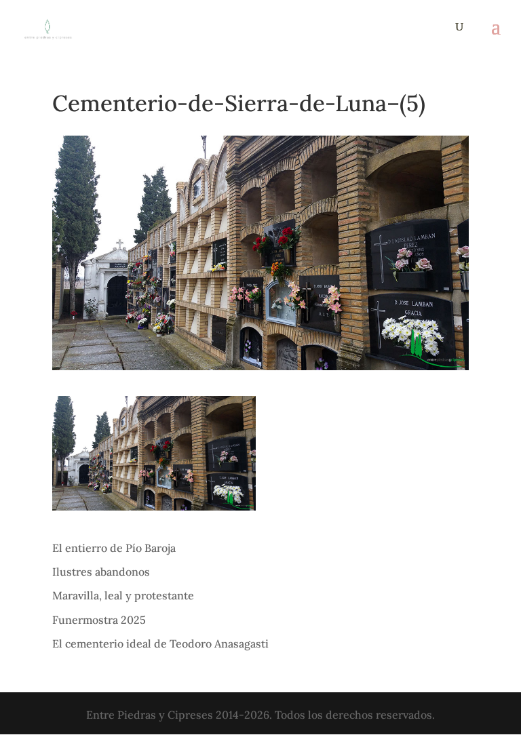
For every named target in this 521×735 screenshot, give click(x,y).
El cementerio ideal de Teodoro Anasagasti (160, 643)
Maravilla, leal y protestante (123, 595)
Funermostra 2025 (99, 620)
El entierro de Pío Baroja (114, 548)
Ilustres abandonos (101, 571)
